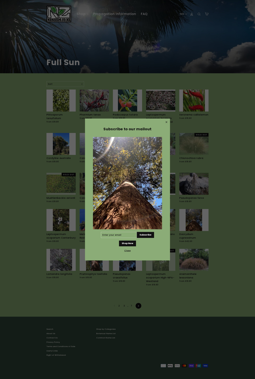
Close (127, 250)
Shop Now (127, 243)
